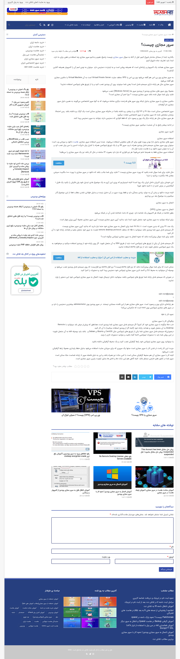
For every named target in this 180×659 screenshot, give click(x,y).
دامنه (151, 24)
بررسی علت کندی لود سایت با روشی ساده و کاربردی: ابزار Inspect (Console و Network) (18, 167)
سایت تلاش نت (72, 24)
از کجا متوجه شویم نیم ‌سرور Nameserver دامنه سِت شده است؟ (18, 153)
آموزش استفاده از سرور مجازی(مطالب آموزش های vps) (40, 603)
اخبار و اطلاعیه (99, 24)
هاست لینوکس (33, 626)
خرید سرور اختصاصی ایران (32, 63)
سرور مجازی (162, 34)
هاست (141, 24)
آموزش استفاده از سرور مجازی (48, 599)
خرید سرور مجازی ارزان (34, 58)
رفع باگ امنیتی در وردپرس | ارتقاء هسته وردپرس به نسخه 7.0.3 (18, 92)
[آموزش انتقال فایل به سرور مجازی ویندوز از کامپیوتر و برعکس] (70, 477)
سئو (57, 617)
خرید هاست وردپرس (35, 50)
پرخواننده (17, 79)
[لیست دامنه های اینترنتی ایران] (72, 612)
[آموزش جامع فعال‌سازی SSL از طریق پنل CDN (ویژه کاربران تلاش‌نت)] (38, 183)
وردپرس (128, 24)
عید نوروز (26, 617)
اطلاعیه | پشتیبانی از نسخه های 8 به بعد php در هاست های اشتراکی (147, 612)
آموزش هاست (14, 608)
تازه (36, 79)
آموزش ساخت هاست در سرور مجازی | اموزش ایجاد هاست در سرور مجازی (154, 491)
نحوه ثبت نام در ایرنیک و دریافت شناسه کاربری (153, 598)
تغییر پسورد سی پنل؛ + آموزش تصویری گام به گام (19, 103)
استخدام (21, 612)
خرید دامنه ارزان (37, 42)
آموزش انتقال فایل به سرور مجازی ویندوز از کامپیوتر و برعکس (70, 491)
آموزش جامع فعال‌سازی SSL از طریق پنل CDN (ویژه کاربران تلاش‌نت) (18, 182)
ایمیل (170, 557)
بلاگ (161, 24)
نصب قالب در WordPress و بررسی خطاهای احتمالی (18, 140)
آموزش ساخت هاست (29, 608)
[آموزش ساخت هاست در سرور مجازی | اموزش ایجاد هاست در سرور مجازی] (154, 477)
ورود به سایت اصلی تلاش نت (37, 2)
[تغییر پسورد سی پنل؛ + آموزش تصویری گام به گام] (38, 106)
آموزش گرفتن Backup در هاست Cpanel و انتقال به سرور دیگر (147, 621)
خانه (170, 34)
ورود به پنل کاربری (15, 2)
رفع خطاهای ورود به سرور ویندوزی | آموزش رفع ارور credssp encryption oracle (71, 455)
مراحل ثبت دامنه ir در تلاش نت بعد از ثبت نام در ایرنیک (149, 602)
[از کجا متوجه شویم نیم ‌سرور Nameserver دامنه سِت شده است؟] (38, 154)
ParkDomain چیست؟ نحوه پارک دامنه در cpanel (152, 617)
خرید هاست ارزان (36, 46)
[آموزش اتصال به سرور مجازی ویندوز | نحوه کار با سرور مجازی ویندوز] (112, 477)
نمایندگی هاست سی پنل (33, 54)
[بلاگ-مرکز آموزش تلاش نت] (163, 13)
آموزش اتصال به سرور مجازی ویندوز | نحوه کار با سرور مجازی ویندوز (114, 493)
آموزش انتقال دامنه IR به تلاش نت (159, 606)
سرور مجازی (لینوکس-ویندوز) (42, 617)
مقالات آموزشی (114, 24)
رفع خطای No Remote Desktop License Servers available (115, 457)
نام (172, 546)
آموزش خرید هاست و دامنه (49, 608)
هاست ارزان (27, 621)
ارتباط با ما (86, 24)
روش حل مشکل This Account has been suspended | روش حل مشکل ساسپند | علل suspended (157, 452)
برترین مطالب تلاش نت (163, 639)
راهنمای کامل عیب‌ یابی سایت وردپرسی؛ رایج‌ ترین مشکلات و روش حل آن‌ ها (18, 129)
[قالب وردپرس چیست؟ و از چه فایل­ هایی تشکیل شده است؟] (38, 117)
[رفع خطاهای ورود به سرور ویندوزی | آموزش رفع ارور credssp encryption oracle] (70, 441)
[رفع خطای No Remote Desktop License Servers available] (112, 443)
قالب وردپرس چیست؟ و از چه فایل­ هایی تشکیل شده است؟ (19, 116)
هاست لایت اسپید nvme (50, 626)
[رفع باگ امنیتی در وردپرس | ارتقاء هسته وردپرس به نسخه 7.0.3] (38, 93)
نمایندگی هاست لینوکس (50, 621)
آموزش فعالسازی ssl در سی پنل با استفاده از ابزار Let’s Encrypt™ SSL (150, 627)
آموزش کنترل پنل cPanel (36, 612)
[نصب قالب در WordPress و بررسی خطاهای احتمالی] (38, 143)
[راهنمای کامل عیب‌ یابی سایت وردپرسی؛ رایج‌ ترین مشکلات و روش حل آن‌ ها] (38, 130)
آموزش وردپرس (53, 612)
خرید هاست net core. (34, 67)
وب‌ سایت (106, 557)
